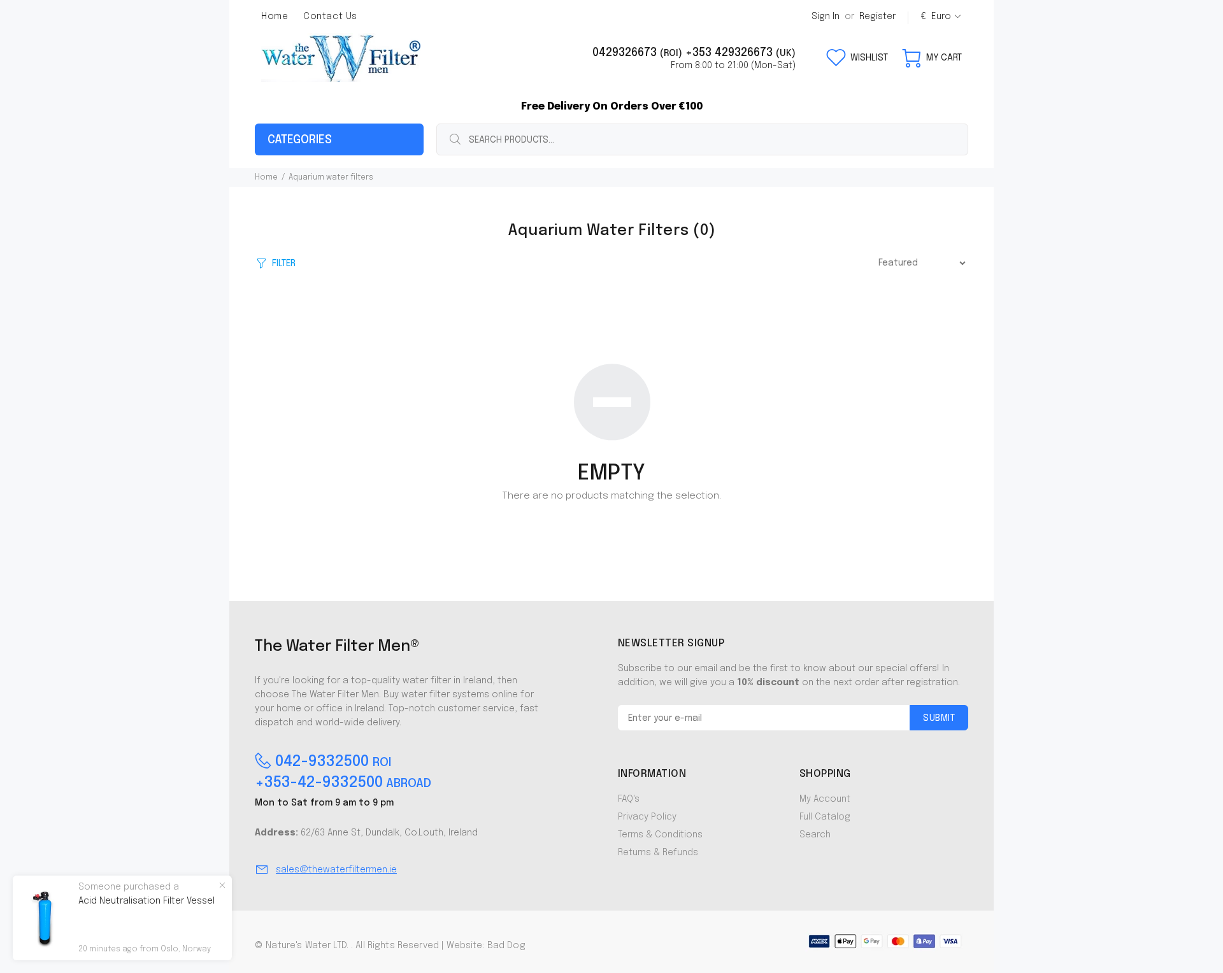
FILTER (284, 263)
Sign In (826, 16)
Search (815, 834)
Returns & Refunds (658, 852)
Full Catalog (824, 817)
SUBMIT (939, 718)
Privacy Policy (647, 817)
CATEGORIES (300, 140)
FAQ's (629, 799)
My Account (824, 799)
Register (877, 16)
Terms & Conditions (660, 834)
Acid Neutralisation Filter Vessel (146, 901)
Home (266, 177)
